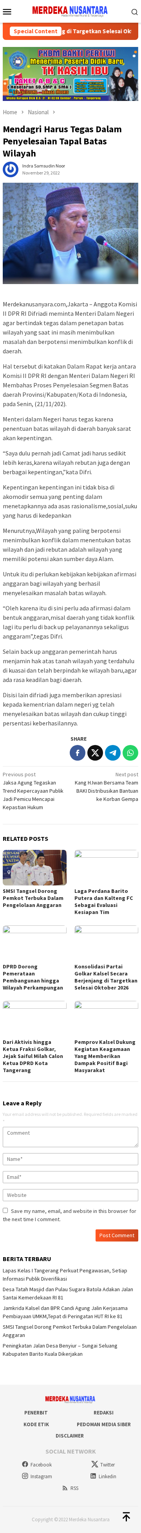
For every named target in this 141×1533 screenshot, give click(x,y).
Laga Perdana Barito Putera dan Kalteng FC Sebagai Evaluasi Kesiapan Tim (103, 901)
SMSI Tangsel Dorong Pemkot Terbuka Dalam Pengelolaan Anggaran (33, 898)
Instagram (41, 1476)
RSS (74, 1488)
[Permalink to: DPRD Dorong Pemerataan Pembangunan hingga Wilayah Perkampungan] (35, 943)
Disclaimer (70, 1435)
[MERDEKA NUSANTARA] (70, 10)
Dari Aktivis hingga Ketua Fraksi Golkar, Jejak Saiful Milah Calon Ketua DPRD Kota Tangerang (33, 1056)
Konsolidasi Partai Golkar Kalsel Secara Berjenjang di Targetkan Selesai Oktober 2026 (105, 977)
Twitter (107, 1464)
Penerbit (36, 1412)
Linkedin (107, 1476)
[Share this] (77, 753)
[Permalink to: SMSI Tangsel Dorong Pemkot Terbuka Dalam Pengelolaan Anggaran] (35, 867)
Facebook (41, 1464)
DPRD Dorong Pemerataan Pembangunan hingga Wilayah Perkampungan (33, 977)
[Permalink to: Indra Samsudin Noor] (10, 168)
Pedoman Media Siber (104, 1424)
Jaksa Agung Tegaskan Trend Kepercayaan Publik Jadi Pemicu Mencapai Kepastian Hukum (33, 791)
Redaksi (104, 1412)
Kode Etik (36, 1424)
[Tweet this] (95, 753)
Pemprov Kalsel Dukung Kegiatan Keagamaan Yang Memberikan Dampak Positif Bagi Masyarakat (105, 1056)
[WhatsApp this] (130, 753)
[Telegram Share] (113, 753)
